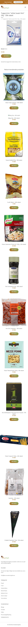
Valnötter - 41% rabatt (14, 498)
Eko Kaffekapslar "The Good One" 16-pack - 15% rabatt (14, 413)
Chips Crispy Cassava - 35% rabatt (14, 102)
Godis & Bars (4, 588)
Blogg (2, 607)
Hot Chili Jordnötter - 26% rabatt (14, 328)
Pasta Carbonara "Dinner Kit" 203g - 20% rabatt (14, 244)
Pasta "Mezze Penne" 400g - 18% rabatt (14, 370)
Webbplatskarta (5, 617)
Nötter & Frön (4, 593)
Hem (2, 17)
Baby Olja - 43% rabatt (14, 118)
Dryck (2, 583)
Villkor (2, 612)
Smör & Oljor (4, 595)
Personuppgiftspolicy (6, 614)
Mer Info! (6, 56)
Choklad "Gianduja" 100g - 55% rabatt (14, 540)
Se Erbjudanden (18, 2)
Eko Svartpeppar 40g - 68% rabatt (14, 286)
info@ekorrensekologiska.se (8, 575)
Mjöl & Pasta (4, 590)
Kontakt (3, 609)
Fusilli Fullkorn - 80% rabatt (14, 202)
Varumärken (4, 598)
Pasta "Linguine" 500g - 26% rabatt (14, 456)
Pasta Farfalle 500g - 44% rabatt (14, 160)
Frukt (2, 585)
